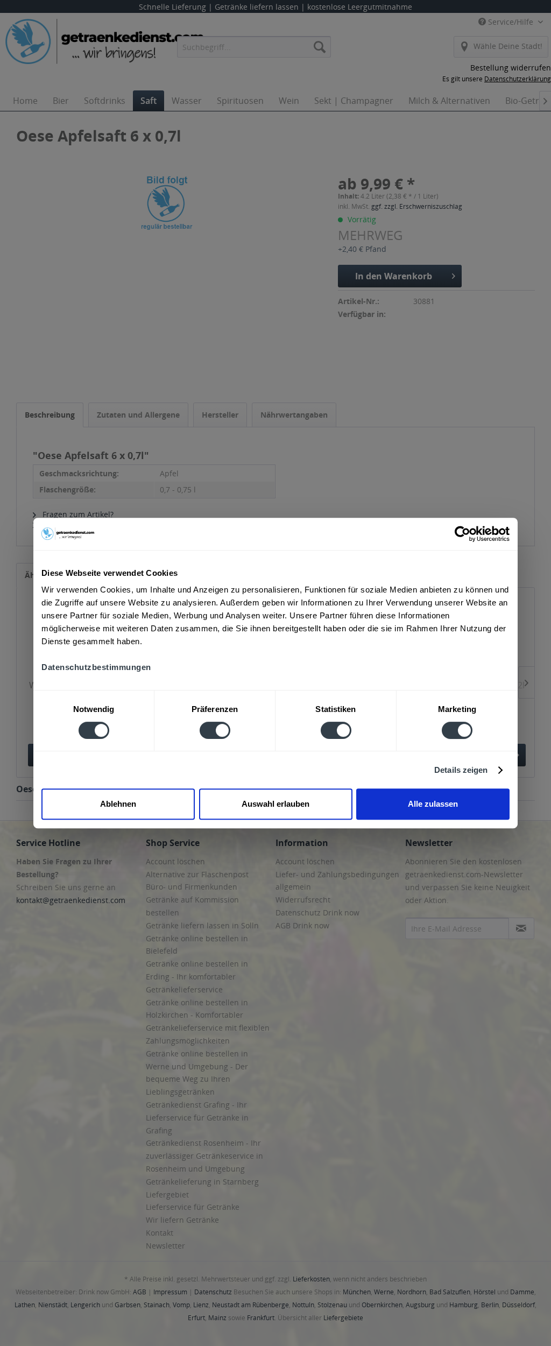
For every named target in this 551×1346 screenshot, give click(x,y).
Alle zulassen (433, 803)
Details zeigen (461, 769)
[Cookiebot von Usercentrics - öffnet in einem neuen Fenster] (462, 534)
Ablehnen (118, 803)
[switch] (215, 730)
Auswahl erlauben (275, 803)
